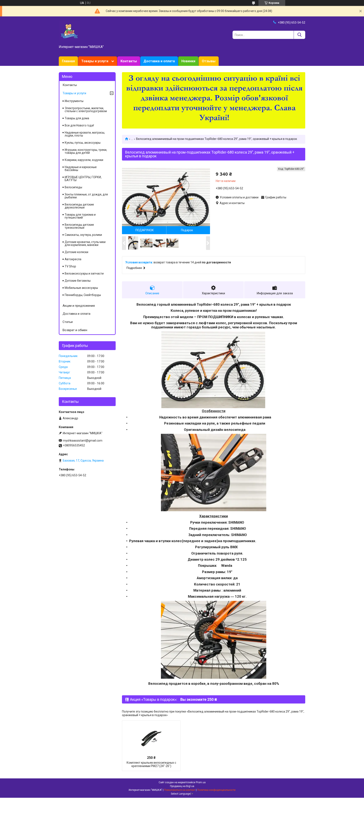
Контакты (128, 61)
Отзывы (208, 61)
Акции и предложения (79, 306)
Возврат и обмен (75, 330)
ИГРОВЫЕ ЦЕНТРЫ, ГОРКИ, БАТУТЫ (83, 178)
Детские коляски (76, 252)
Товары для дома (77, 118)
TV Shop (70, 266)
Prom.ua (201, 782)
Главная (68, 61)
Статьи (68, 322)
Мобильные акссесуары (81, 287)
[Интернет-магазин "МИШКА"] (69, 31)
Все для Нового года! (79, 125)
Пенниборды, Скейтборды (83, 295)
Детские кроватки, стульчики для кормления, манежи (85, 243)
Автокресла (73, 259)
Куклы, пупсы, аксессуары (82, 142)
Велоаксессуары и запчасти (84, 273)
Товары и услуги (94, 61)
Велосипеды (73, 187)
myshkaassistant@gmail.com (82, 440)
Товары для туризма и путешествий (80, 216)
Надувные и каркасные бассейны (81, 168)
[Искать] (299, 35)
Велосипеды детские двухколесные (79, 206)
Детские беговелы (78, 280)
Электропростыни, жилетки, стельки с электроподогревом (86, 109)
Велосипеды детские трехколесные (79, 226)
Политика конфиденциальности (216, 789)
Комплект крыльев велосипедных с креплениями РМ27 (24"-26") (151, 764)
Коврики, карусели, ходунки (84, 160)
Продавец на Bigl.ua (182, 786)
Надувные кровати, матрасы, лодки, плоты (85, 134)
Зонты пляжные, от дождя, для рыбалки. (86, 196)
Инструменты (74, 101)
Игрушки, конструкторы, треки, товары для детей (86, 151)
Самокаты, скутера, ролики (83, 234)
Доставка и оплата (159, 61)
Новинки (188, 61)
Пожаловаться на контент (179, 789)
